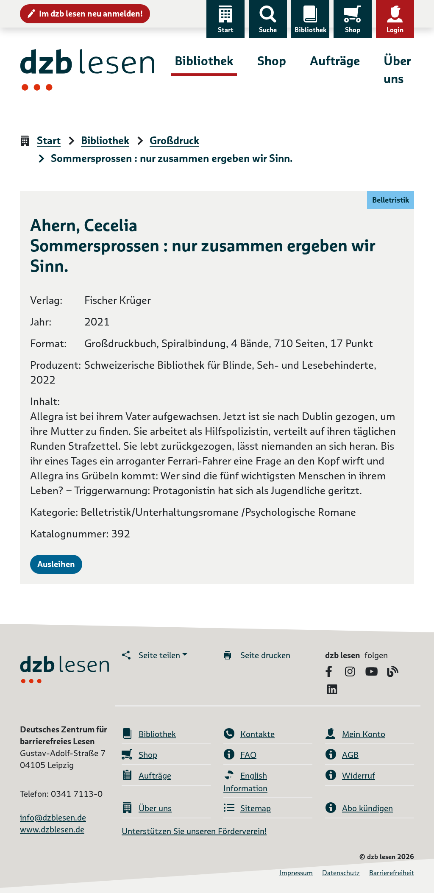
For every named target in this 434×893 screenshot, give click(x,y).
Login (395, 29)
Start (226, 29)
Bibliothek (310, 29)
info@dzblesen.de (53, 817)
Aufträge (335, 61)
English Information (245, 782)
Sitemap (255, 808)
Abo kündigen (367, 808)
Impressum (296, 872)
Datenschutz (341, 872)
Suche (268, 29)
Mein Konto (363, 734)
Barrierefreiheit (391, 872)
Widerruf (358, 775)
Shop (352, 29)
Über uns (397, 70)
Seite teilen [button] (159, 655)
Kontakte (257, 734)
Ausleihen (56, 564)
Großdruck (174, 141)
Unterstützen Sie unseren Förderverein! (194, 831)
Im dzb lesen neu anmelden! (91, 13)
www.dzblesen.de (52, 829)
